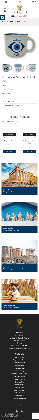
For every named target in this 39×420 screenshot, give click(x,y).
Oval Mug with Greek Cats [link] (9, 141)
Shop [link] (11, 22)
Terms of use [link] (19, 357)
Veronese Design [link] (19, 376)
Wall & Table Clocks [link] (19, 393)
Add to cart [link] (9, 151)
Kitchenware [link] (19, 385)
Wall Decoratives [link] (19, 390)
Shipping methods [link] (20, 362)
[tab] (20, 101)
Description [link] (9, 101)
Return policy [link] (19, 365)
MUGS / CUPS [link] (20, 22)
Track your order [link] (19, 368)
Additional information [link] (14, 105)
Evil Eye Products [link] (19, 379)
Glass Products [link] (19, 382)
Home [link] (4, 22)
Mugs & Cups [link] (19, 387)
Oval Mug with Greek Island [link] (29, 142)
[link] (2, 17)
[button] (4, 44)
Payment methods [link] (19, 360)
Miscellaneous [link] (19, 396)
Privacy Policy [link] (19, 371)
